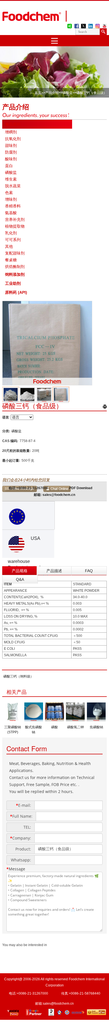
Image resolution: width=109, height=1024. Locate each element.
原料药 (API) (16, 292)
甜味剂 (11, 145)
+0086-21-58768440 (84, 993)
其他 (9, 246)
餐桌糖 (11, 260)
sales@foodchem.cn (58, 495)
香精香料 (13, 206)
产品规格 (19, 570)
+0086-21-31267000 (32, 488)
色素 (9, 192)
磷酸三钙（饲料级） (18, 676)
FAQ (89, 570)
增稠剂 (11, 132)
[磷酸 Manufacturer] (54, 719)
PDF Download (80, 488)
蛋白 (9, 165)
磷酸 (54, 727)
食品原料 (13, 124)
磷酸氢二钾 (75, 727)
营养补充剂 (15, 219)
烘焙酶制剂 (15, 266)
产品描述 (54, 570)
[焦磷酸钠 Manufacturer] (96, 719)
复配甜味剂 (15, 253)
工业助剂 (13, 283)
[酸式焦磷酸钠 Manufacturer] (33, 719)
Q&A (20, 579)
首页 (38, 93)
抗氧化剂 (13, 139)
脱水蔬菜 (13, 186)
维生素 (11, 179)
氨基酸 (11, 213)
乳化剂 (11, 233)
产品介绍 (52, 93)
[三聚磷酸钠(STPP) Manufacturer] (12, 719)
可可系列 (13, 239)
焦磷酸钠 (96, 727)
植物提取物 (15, 226)
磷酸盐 (68, 93)
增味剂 (11, 199)
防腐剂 (11, 152)
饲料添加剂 (15, 274)
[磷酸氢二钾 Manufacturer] (75, 719)
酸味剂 (11, 159)
